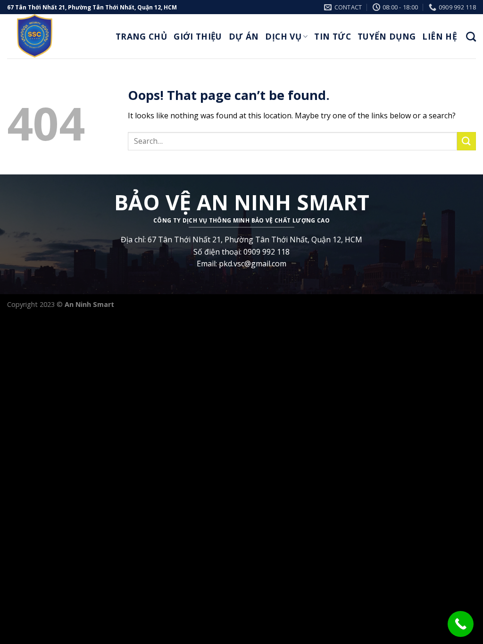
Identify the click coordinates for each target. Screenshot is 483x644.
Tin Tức (332, 36)
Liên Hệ (439, 36)
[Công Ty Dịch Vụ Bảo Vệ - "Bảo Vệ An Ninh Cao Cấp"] (54, 36)
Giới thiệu (198, 36)
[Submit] (466, 141)
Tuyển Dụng (387, 36)
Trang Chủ (141, 36)
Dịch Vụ (283, 36)
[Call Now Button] (461, 624)
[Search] (471, 36)
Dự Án (244, 36)
